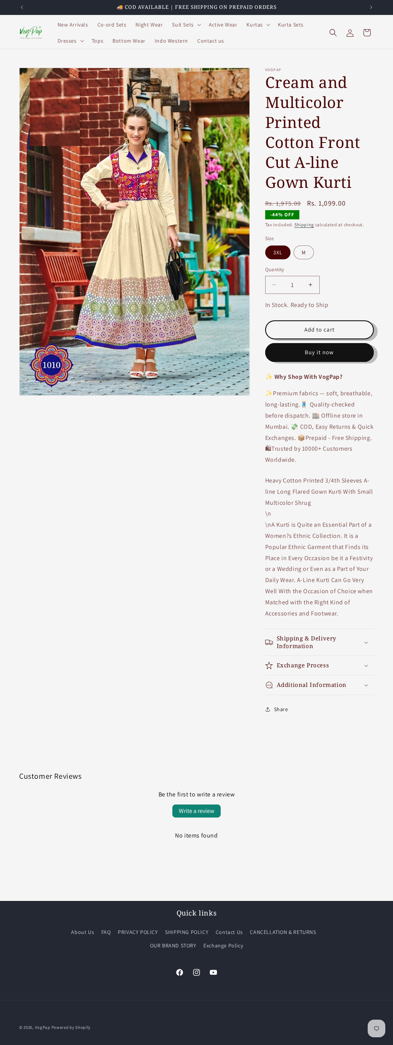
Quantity (274, 269)
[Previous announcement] (21, 7)
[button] (185, 25)
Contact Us (229, 932)
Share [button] (281, 709)
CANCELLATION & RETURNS (283, 932)
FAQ (106, 932)
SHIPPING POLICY (186, 932)
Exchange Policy (223, 945)
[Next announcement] (371, 7)
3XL (277, 252)
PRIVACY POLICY (138, 932)
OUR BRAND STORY (173, 945)
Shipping (304, 224)
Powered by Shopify (71, 1027)
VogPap (42, 1027)
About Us (82, 932)
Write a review (196, 811)
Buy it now (319, 352)
